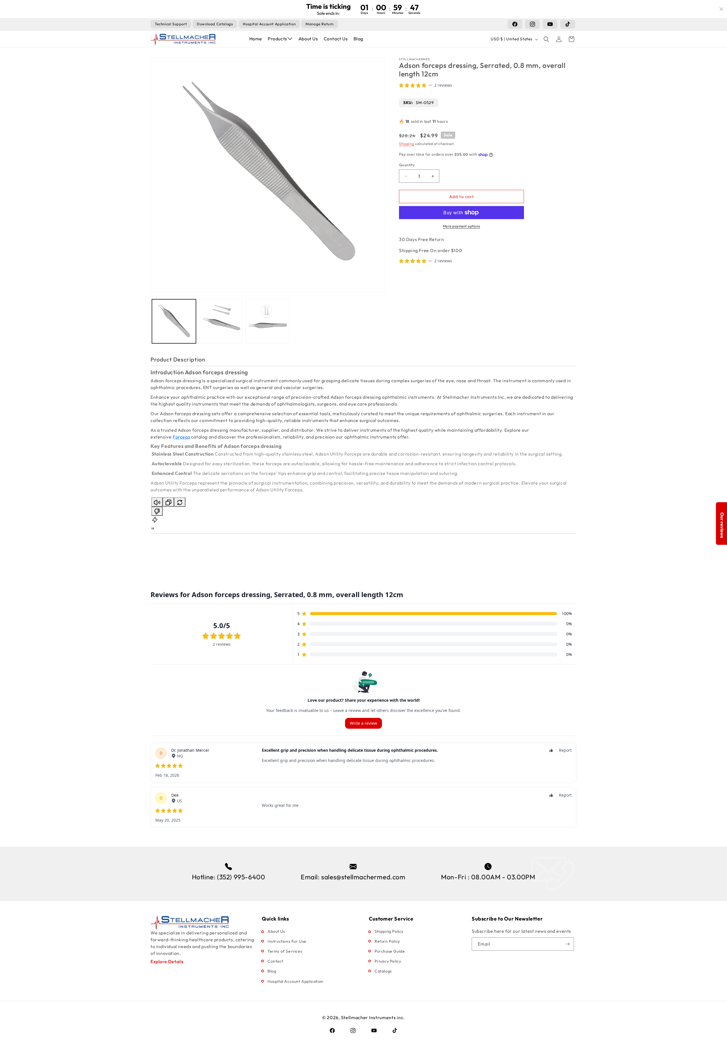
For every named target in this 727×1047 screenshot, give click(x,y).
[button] (546, 39)
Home (255, 38)
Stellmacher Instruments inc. (373, 1017)
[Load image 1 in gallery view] (174, 321)
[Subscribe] (567, 944)
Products (277, 38)
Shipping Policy (389, 931)
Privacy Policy (388, 961)
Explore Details (167, 961)
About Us (308, 38)
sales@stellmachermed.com (363, 877)
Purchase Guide (390, 951)
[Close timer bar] (721, 9)
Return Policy (387, 941)
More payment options (461, 226)
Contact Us (336, 38)
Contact (275, 961)
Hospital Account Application (295, 981)
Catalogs (383, 971)
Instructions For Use (287, 941)
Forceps (181, 437)
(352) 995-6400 (241, 877)
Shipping (406, 144)
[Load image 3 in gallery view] (268, 321)
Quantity (407, 165)
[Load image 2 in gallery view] (221, 321)
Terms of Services (285, 951)
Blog (358, 38)
